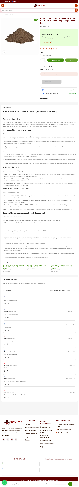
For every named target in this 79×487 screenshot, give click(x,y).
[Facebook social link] (2, 2)
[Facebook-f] (3, 439)
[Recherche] (76, 10)
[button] (4, 482)
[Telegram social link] (10, 2)
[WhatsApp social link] (8, 2)
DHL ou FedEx (9, 15)
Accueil (2, 15)
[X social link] (4, 2)
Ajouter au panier (56, 60)
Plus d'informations (60, 484)
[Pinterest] (16, 439)
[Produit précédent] (74, 15)
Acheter (71, 60)
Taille (41, 52)
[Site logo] (39, 5)
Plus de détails (72, 90)
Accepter (72, 484)
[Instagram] (7, 439)
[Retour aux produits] (75, 15)
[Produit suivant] (77, 15)
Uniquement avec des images (57, 290)
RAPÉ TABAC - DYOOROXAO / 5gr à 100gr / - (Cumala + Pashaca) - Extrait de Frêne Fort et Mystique (62, 267)
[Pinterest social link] (6, 2)
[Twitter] (12, 439)
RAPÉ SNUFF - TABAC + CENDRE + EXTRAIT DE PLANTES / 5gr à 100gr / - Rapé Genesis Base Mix (13, 267)
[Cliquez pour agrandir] (4, 52)
